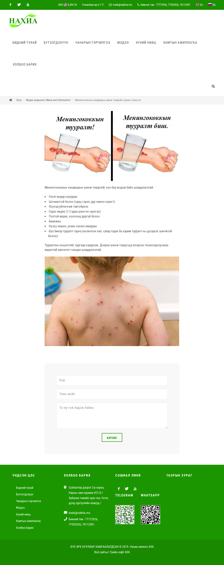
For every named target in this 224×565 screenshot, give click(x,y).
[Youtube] (27, 5)
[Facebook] (10, 5)
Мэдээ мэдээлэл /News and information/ (48, 100)
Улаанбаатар (93, 4)
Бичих (112, 438)
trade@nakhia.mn (122, 4)
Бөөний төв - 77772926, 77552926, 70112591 (165, 4)
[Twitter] (19, 5)
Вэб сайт (99, 552)
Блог (19, 100)
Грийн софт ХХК (120, 552)
